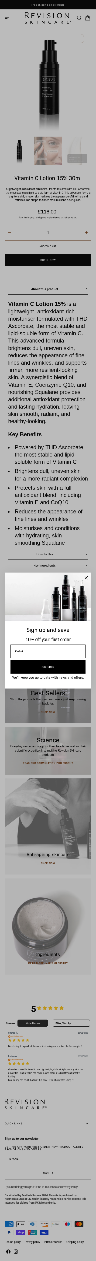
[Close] (86, 578)
